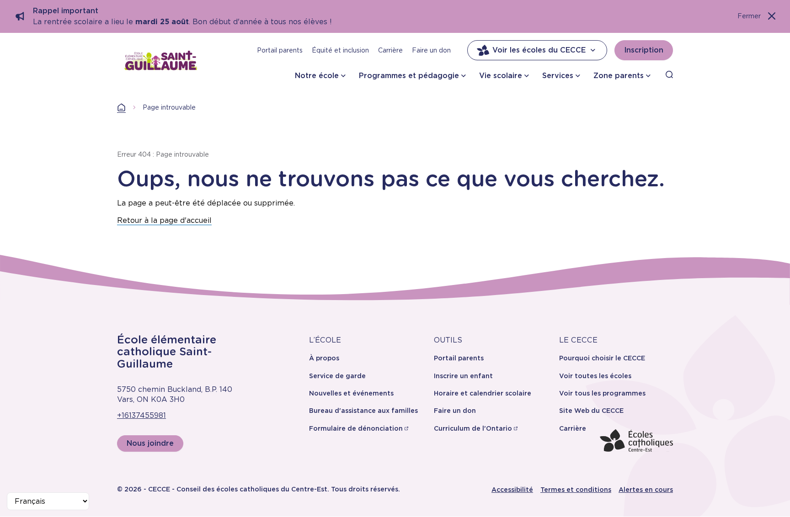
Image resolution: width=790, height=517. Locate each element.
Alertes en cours (646, 489)
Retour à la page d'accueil (164, 220)
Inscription (643, 50)
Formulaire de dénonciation (356, 428)
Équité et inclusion (340, 50)
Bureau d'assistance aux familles (363, 410)
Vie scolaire (500, 75)
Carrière (390, 50)
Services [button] (557, 75)
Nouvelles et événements (351, 393)
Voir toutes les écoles (595, 376)
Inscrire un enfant (463, 376)
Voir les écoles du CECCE (539, 50)
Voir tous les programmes (602, 393)
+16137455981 (141, 415)
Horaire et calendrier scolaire (482, 393)
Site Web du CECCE (591, 410)
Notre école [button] (317, 75)
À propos (324, 358)
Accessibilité (512, 489)
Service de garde (337, 376)
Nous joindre (150, 443)
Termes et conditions (575, 489)
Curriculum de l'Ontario (473, 428)
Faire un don (431, 50)
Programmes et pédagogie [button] (409, 75)
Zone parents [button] (618, 75)
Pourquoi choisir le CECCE (602, 358)
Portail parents (280, 50)
